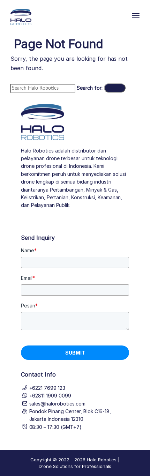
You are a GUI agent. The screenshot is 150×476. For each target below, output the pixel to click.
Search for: (90, 88)
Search (115, 88)
